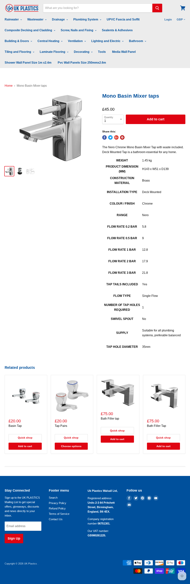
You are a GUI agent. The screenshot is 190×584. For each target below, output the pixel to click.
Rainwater (12, 19)
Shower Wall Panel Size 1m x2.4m (28, 62)
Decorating (82, 51)
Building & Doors (17, 41)
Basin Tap (15, 425)
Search (53, 497)
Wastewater (35, 19)
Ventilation (75, 41)
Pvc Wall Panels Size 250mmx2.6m (82, 62)
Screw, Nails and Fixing (77, 30)
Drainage (58, 19)
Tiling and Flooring (18, 51)
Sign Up (14, 538)
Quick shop (25, 437)
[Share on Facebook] (104, 137)
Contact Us (56, 519)
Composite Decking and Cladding (29, 30)
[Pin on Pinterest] (122, 137)
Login (168, 19)
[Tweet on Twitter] (110, 137)
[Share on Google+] (116, 137)
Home (9, 85)
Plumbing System (86, 19)
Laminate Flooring (53, 51)
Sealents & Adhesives (117, 30)
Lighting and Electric (106, 41)
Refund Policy (57, 508)
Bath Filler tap (110, 418)
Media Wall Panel (124, 51)
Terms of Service (59, 513)
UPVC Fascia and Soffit (123, 19)
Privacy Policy (57, 503)
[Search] (157, 8)
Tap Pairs (61, 425)
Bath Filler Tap (156, 425)
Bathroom (136, 41)
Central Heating (48, 41)
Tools (102, 51)
